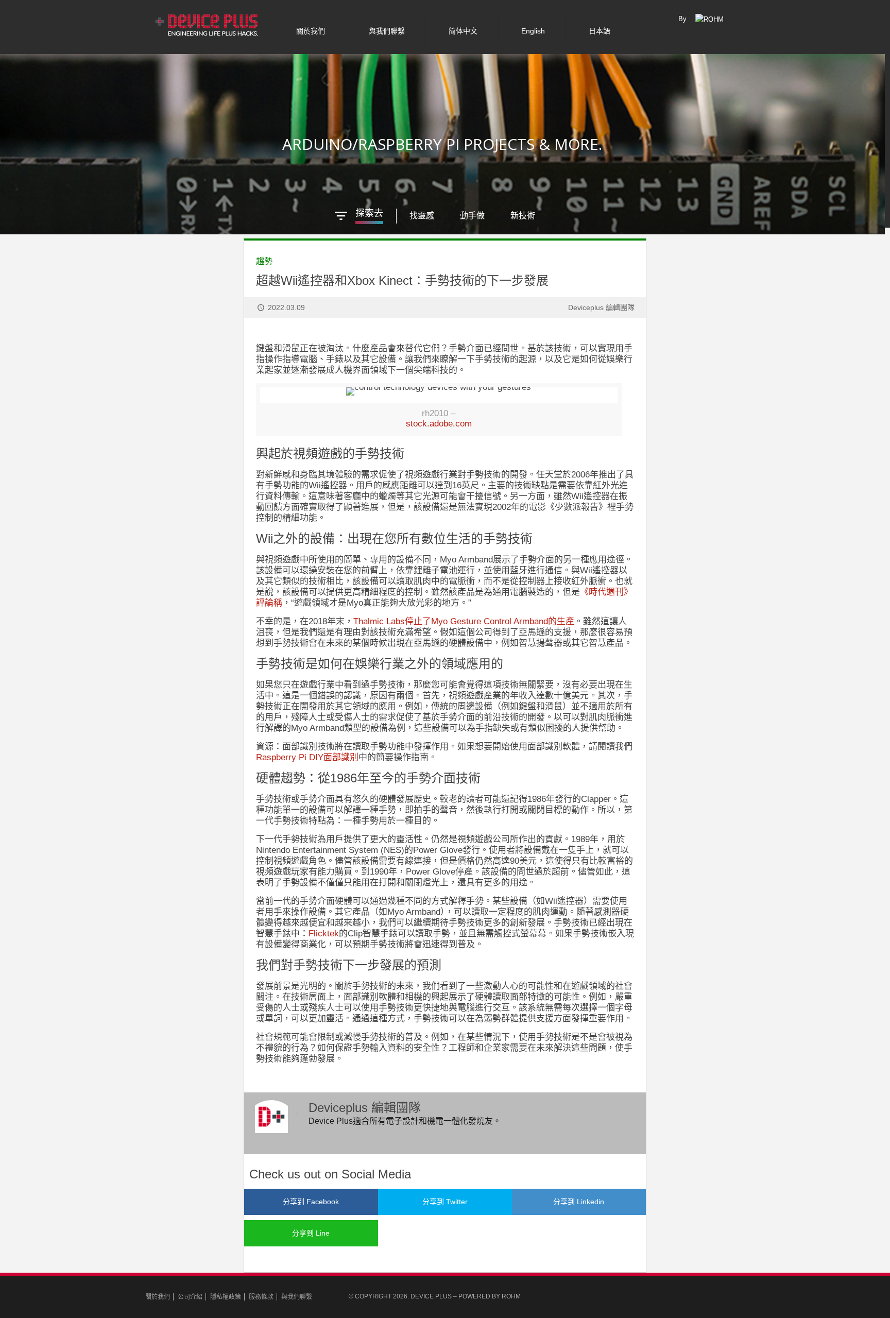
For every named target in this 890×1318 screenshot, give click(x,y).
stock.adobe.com (439, 424)
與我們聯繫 (296, 1296)
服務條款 (261, 1296)
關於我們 (157, 1296)
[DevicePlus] (207, 23)
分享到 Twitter (445, 1201)
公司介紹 (190, 1296)
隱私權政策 (225, 1296)
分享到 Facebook (311, 1201)
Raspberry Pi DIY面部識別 (307, 757)
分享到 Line (311, 1233)
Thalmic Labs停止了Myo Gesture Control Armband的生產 (463, 621)
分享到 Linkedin (578, 1201)
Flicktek (324, 933)
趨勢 (264, 261)
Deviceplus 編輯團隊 (601, 307)
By (682, 19)
